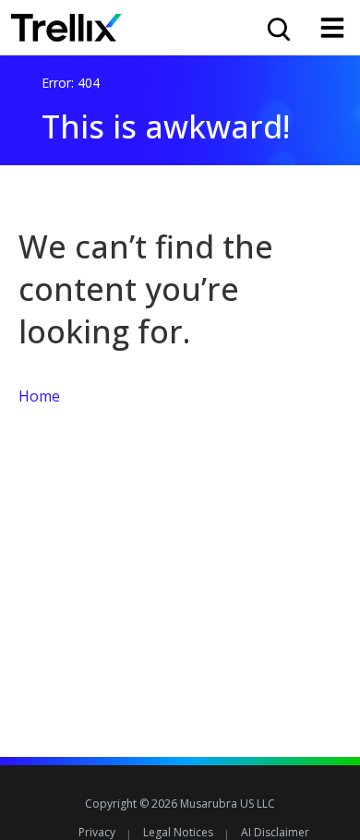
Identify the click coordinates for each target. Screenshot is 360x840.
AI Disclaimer (275, 832)
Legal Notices (178, 832)
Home (39, 396)
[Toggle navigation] (332, 28)
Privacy (96, 832)
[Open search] (276, 28)
